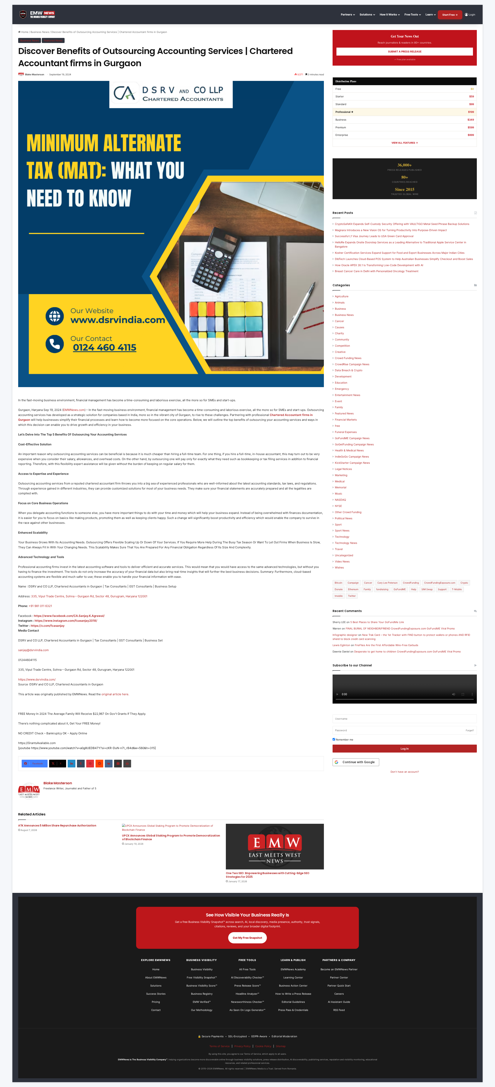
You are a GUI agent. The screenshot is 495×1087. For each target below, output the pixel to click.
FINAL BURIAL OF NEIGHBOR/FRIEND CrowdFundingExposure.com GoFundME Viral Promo (400, 628)
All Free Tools (247, 969)
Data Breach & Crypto (348, 370)
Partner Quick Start (339, 985)
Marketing (341, 475)
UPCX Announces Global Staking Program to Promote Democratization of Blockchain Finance (171, 837)
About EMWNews (155, 977)
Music (338, 493)
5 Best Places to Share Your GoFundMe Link (377, 622)
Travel (339, 549)
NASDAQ (340, 499)
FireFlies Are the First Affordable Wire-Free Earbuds (386, 645)
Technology (342, 536)
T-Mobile (457, 589)
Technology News (346, 542)
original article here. (115, 694)
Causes (339, 327)
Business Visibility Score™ (201, 985)
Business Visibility (202, 969)
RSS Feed (339, 1010)
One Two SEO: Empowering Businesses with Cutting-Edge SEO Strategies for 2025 (267, 875)
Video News (342, 561)
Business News (40, 31)
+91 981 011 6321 (40, 606)
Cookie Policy (263, 1046)
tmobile (339, 595)
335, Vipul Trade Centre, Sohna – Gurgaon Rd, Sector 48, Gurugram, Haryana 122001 (89, 596)
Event (338, 401)
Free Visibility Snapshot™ (202, 977)
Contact (156, 1010)
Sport (338, 524)
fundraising (382, 589)
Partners (346, 14)
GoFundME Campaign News (352, 438)
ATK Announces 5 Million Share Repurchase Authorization (57, 825)
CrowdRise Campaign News (352, 364)
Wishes (339, 567)
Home (24, 31)
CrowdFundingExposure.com (439, 582)
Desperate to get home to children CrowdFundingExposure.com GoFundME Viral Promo (407, 651)
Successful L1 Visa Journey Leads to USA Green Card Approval (374, 236)
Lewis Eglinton (341, 645)
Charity (339, 333)
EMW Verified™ (202, 1001)
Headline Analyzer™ (247, 993)
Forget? (470, 730)
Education (341, 382)
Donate (339, 589)
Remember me (344, 739)
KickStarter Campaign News (352, 462)
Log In (405, 748)
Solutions (366, 14)
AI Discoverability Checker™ (247, 977)
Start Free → (450, 14)
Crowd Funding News (348, 358)
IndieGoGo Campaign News (352, 456)
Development (343, 376)
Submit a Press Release (405, 51)
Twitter (352, 595)
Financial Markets (346, 419)
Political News (343, 518)
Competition (342, 345)
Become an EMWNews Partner (339, 969)
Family (339, 407)
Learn (429, 14)
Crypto (464, 582)
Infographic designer (345, 634)
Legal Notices (343, 469)
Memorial (340, 487)
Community (342, 339)
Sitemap (281, 1046)
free (337, 425)
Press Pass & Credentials (293, 1010)
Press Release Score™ (247, 985)
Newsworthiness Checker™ (247, 1001)
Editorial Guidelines (293, 1001)
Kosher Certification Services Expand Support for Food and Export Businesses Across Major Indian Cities (399, 252)
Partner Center (339, 977)
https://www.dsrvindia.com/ (36, 679)
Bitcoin (338, 582)
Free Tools (411, 14)
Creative (340, 351)
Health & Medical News (349, 450)
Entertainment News (347, 395)
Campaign (353, 582)
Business (340, 308)
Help (413, 589)
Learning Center (293, 977)
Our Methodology (201, 1010)
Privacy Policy (242, 1046)
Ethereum (353, 589)
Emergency (342, 388)
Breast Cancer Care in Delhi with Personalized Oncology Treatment (376, 271)
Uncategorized (344, 555)
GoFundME (400, 589)
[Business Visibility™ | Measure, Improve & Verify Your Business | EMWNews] (39, 15)
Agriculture (341, 296)
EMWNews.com (73, 410)
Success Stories (156, 993)
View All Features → (405, 142)
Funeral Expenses (346, 432)
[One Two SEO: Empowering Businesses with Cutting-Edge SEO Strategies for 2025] (275, 846)
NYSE (338, 505)
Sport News (342, 530)
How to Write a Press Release (293, 993)
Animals (340, 302)
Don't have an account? (405, 771)
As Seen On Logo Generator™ (247, 1010)
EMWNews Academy (293, 969)
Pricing (156, 1001)
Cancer (339, 321)
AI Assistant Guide (339, 1001)
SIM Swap (427, 589)
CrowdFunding (411, 582)
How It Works (388, 14)
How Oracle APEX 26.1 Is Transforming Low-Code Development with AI (379, 265)
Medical (340, 481)
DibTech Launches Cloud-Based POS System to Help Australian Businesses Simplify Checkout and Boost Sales (404, 259)
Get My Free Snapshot (247, 937)
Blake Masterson (34, 74)
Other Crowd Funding (348, 512)
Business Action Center (293, 985)
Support (442, 589)
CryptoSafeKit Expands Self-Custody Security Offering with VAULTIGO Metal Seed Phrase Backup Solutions (402, 223)
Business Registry (202, 993)
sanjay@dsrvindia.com (33, 650)
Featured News (53, 40)
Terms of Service (219, 1046)
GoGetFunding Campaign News (354, 444)
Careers (339, 993)
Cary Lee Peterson (387, 582)
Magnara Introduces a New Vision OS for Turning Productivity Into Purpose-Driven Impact (391, 230)
